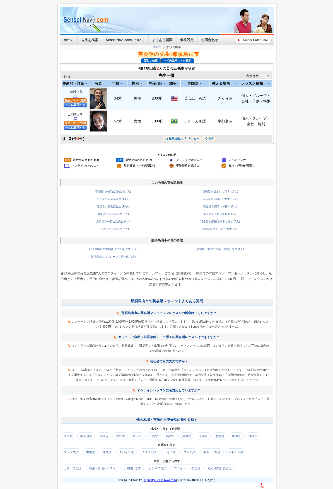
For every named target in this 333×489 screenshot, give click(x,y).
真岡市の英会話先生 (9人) (113, 214)
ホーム (69, 40)
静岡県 (236, 436)
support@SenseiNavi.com (160, 480)
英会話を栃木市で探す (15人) (220, 191)
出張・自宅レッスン (102, 468)
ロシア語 (189, 452)
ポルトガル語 (195, 121)
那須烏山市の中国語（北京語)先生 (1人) (113, 249)
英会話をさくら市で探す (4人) (220, 229)
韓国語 (107, 452)
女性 (137, 121)
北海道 (219, 436)
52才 (118, 121)
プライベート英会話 (187, 468)
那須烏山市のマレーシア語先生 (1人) (113, 256)
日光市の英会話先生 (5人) (113, 229)
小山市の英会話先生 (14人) (113, 199)
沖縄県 (253, 436)
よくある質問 (162, 40)
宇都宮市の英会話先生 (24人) (113, 191)
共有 (209, 138)
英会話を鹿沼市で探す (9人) (220, 206)
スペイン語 (126, 452)
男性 (137, 98)
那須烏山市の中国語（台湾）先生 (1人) (220, 249)
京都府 (203, 436)
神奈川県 (86, 436)
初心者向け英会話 (220, 468)
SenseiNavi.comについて (125, 40)
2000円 (158, 98)
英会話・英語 (195, 98)
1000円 (158, 121)
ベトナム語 (235, 452)
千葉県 (153, 436)
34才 (118, 98)
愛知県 (120, 436)
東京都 (68, 436)
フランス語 (71, 452)
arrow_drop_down (86, 84)
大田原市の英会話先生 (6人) (113, 221)
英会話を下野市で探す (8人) (220, 214)
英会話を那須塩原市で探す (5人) (220, 221)
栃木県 (157, 47)
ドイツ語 (170, 452)
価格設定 (187, 40)
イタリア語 (149, 452)
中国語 (90, 452)
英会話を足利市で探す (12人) (220, 199)
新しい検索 (151, 60)
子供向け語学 (132, 468)
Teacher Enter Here (253, 40)
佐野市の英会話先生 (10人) (113, 206)
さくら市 (225, 98)
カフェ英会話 (72, 468)
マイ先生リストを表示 (177, 60)
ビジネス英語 (157, 468)
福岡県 (170, 436)
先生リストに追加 (76, 100)
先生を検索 (89, 40)
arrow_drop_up (121, 84)
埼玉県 (137, 436)
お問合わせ (209, 40)
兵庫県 (186, 436)
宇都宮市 (225, 121)
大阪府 (104, 436)
